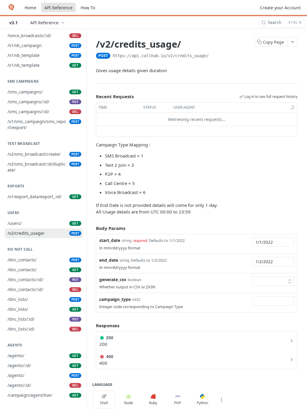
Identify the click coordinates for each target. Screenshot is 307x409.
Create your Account (280, 7)
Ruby (153, 402)
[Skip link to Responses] (92, 325)
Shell (104, 402)
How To (88, 7)
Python (202, 402)
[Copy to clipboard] (214, 56)
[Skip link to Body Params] (92, 228)
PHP (177, 402)
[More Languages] (221, 399)
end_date (108, 260)
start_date (109, 240)
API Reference (58, 7)
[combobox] (273, 242)
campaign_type (115, 299)
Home (30, 7)
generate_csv (112, 279)
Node (128, 402)
